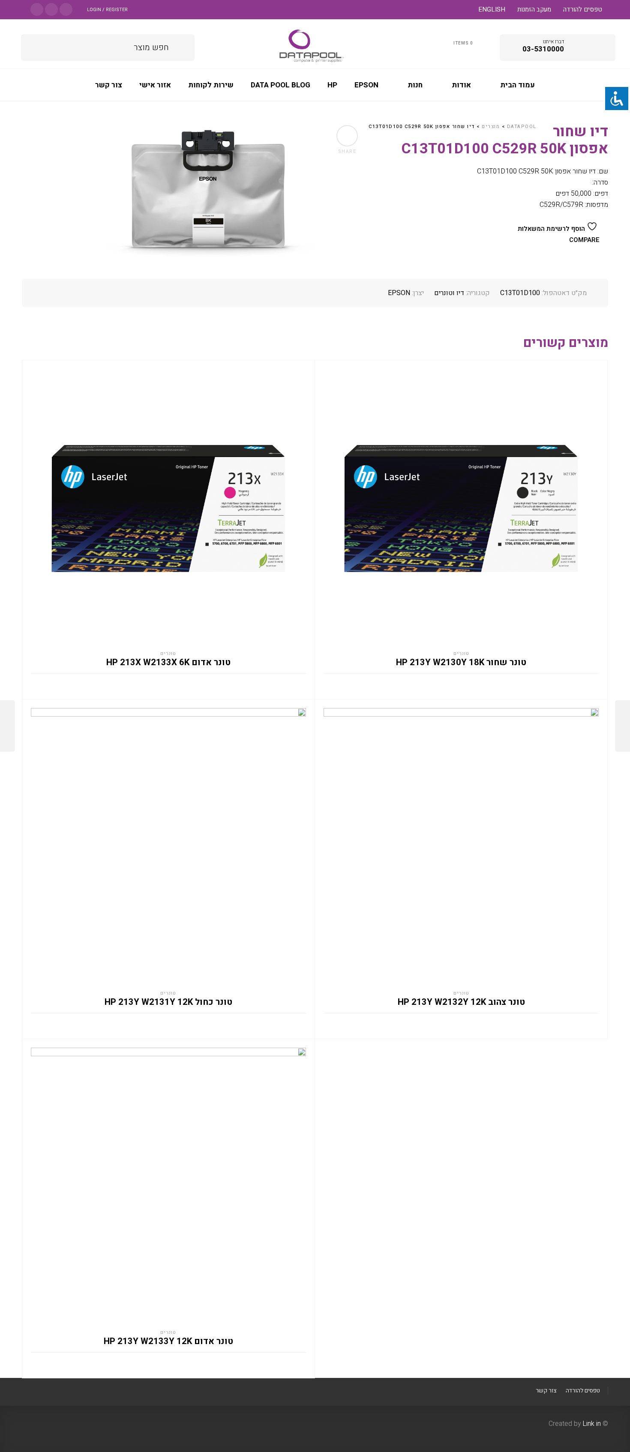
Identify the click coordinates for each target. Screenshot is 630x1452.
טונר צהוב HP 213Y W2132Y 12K (461, 1002)
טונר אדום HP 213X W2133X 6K (168, 662)
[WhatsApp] (36, 9)
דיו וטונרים (449, 293)
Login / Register (107, 9)
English (491, 9)
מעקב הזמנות (534, 9)
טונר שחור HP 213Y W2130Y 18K (461, 662)
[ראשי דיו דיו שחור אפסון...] (7, 726)
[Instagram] (51, 9)
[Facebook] (66, 9)
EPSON (399, 293)
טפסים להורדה (582, 9)
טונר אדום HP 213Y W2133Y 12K (168, 1341)
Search (182, 46)
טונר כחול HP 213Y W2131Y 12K (168, 1002)
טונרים (168, 653)
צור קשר (546, 1390)
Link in (591, 1424)
